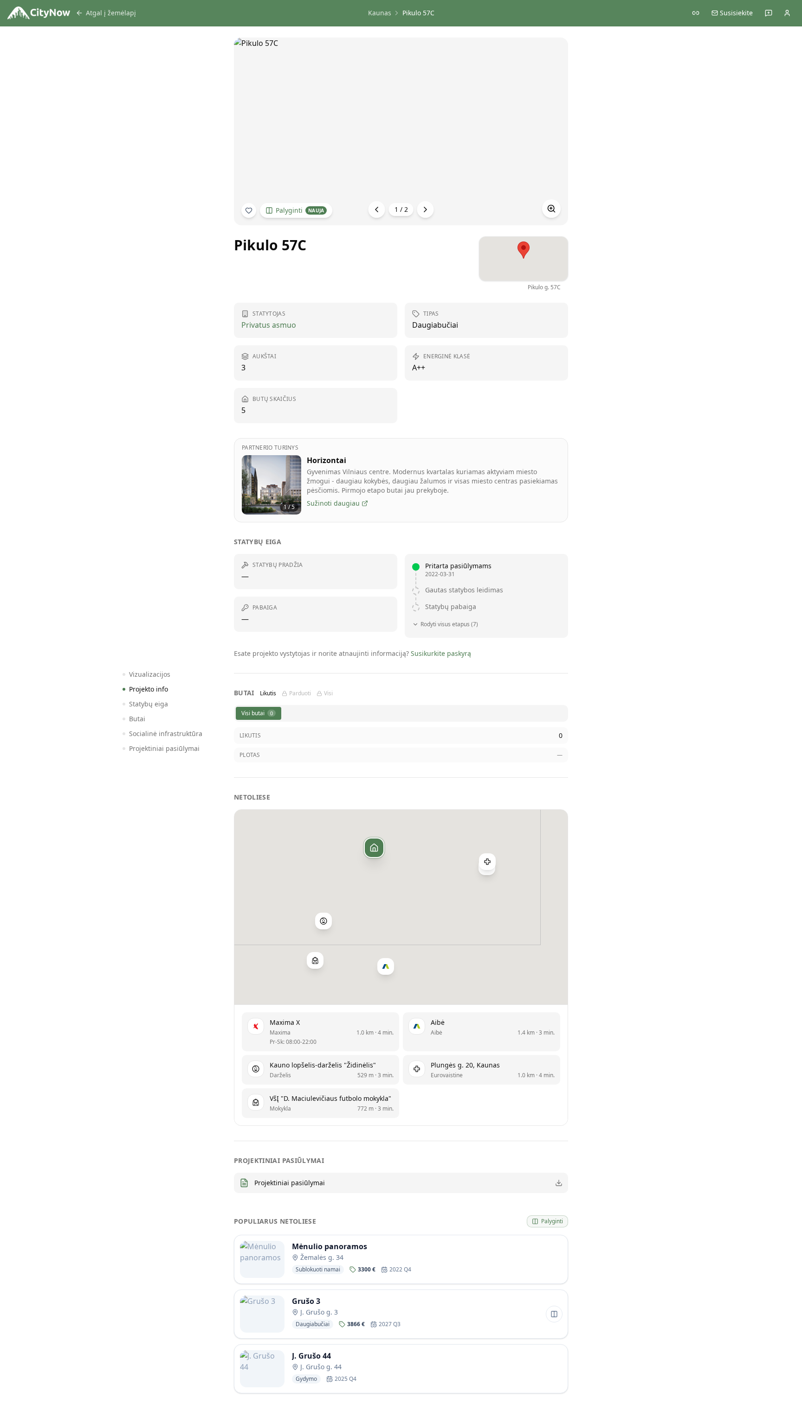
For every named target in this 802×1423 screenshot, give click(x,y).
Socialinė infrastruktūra (165, 733)
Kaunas (379, 12)
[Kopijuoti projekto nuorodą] (695, 13)
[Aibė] (385, 966)
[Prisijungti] (787, 13)
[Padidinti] (551, 208)
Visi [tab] (328, 693)
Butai (137, 718)
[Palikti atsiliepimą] (768, 13)
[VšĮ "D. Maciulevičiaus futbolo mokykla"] (315, 960)
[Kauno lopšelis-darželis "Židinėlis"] (323, 920)
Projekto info (148, 689)
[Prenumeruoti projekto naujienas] (248, 210)
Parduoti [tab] (300, 693)
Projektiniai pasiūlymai (164, 748)
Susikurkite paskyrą (441, 653)
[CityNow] (38, 12)
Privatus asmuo (268, 325)
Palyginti (300, 210)
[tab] (258, 713)
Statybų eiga (148, 703)
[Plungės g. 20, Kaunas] (487, 861)
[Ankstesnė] (377, 209)
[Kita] (425, 209)
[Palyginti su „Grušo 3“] (554, 1314)
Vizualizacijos (149, 674)
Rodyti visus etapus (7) (449, 624)
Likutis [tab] (268, 693)
